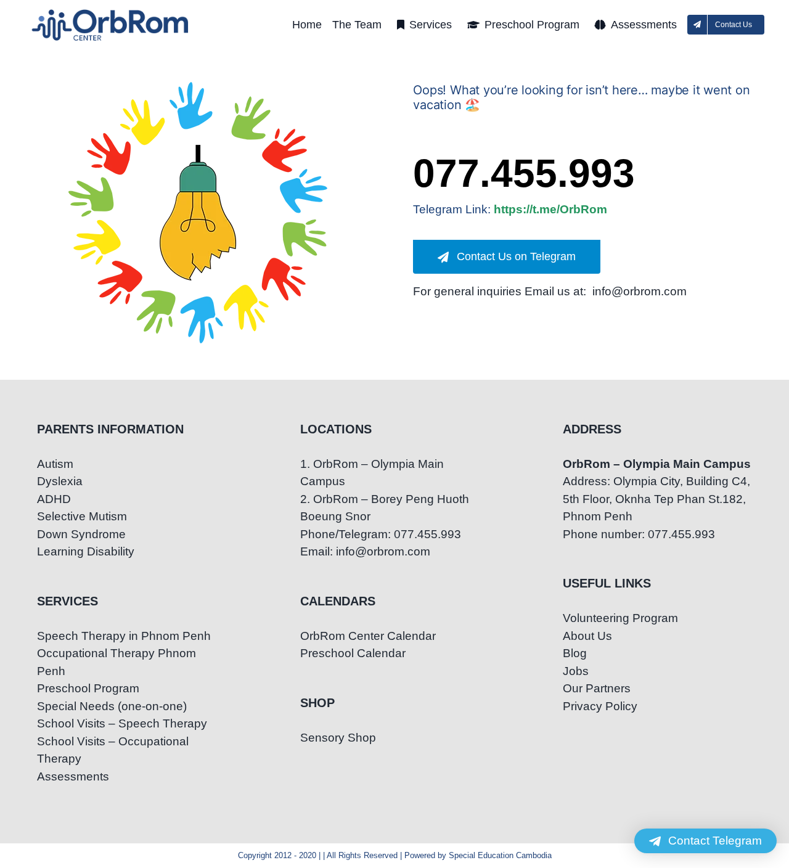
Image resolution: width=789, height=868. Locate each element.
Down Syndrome (81, 534)
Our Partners (597, 688)
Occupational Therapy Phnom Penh (116, 662)
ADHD (54, 499)
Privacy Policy (600, 706)
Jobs (576, 671)
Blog (575, 653)
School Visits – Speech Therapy (122, 723)
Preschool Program (88, 688)
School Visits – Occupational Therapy (113, 750)
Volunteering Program (620, 618)
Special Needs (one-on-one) (112, 706)
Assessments (73, 776)
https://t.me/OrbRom (550, 209)
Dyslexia (60, 481)
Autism (55, 463)
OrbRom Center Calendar (368, 635)
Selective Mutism (82, 516)
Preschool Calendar (353, 653)
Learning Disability (85, 551)
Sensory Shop (338, 737)
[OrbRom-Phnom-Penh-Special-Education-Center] (111, 12)
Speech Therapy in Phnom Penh (124, 635)
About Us (587, 635)
